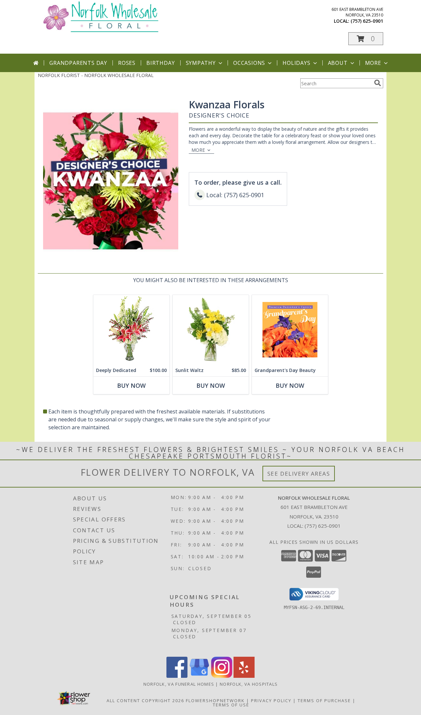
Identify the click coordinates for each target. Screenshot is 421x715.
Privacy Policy (271, 700)
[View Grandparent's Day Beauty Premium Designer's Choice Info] (290, 329)
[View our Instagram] (221, 676)
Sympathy (201, 62)
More (373, 62)
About (338, 62)
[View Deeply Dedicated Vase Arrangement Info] (131, 329)
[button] (365, 38)
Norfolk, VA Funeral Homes (178, 684)
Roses (127, 62)
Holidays (296, 62)
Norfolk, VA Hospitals (249, 684)
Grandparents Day (78, 62)
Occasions (249, 62)
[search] (377, 83)
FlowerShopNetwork (215, 700)
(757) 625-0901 (367, 21)
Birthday (160, 62)
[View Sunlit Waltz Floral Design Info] (211, 329)
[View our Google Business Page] (199, 676)
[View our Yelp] (244, 676)
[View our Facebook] (176, 676)
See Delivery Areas (298, 473)
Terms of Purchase (324, 700)
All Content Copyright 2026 (145, 700)
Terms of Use (231, 705)
